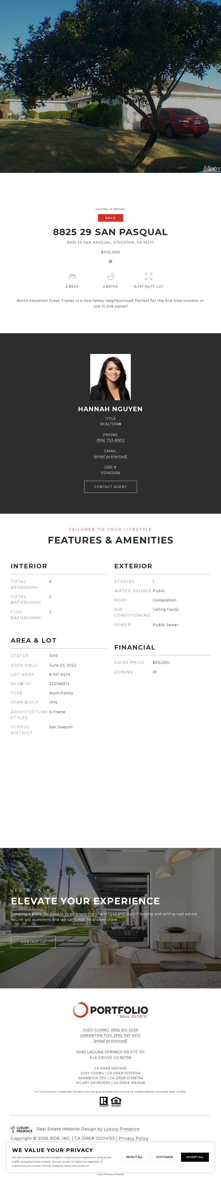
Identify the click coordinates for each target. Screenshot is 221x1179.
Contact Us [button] (33, 942)
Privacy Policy (134, 1138)
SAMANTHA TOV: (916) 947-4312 (110, 1035)
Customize (164, 1157)
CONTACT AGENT (110, 487)
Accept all (195, 1157)
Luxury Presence (122, 1129)
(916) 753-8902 (110, 440)
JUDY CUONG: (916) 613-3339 (110, 1030)
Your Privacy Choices (110, 1174)
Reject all (134, 1157)
